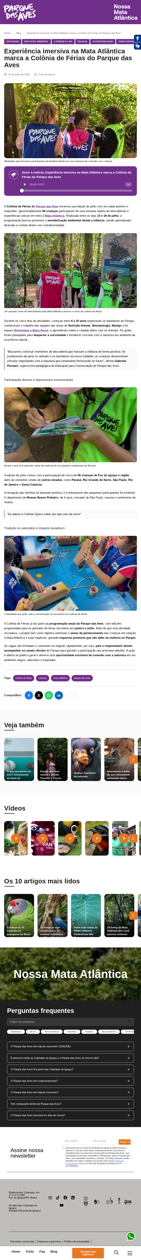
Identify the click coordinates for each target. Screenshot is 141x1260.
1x (128, 184)
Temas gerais (126, 41)
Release (82, 41)
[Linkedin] (73, 1197)
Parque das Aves (47, 206)
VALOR (33, 1032)
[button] (70, 1046)
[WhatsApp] (49, 695)
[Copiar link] (71, 695)
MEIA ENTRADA (52, 1032)
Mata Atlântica (60, 678)
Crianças (42, 678)
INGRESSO (16, 1032)
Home (7, 33)
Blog (18, 33)
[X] (39, 695)
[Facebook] (29, 695)
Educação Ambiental (36, 41)
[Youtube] (61, 1205)
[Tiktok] (58, 1197)
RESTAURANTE (109, 1032)
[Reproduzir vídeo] (16, 838)
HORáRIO (72, 1032)
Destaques (13, 41)
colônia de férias (23, 678)
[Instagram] (50, 1197)
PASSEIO (89, 1032)
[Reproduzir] (25, 184)
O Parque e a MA (63, 41)
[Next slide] (133, 759)
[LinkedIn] (59, 695)
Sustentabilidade (103, 41)
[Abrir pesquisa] (116, 1252)
